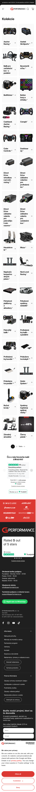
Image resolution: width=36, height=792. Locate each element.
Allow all (18, 774)
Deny (18, 787)
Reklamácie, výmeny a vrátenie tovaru (17, 657)
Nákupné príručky (10, 636)
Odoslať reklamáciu (12, 662)
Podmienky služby (10, 688)
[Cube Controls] (9, 518)
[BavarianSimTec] (26, 513)
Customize (17, 781)
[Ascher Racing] (26, 518)
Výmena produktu (12, 668)
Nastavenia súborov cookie (13, 695)
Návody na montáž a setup (13, 639)
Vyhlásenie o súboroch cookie (14, 684)
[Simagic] (26, 503)
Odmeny (7, 647)
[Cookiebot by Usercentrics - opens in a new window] (26, 743)
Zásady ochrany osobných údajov (15, 681)
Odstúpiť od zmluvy (13, 700)
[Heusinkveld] (10, 513)
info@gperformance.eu (10, 587)
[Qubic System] (26, 507)
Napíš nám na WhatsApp (16, 602)
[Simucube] (9, 503)
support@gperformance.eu (11, 594)
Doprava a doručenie (11, 654)
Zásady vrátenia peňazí (12, 691)
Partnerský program (11, 643)
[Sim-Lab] (9, 508)
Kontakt (6, 650)
